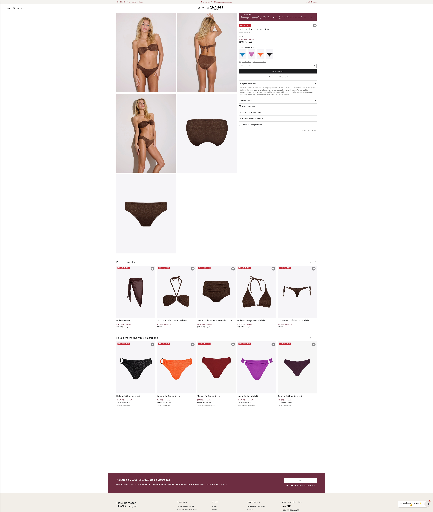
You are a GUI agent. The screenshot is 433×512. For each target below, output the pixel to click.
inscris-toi (255, 17)
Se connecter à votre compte (306, 485)
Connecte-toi (245, 17)
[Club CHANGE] (208, 8)
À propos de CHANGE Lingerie (256, 506)
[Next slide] (315, 262)
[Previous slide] (311, 262)
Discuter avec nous (249, 106)
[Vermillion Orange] (260, 54)
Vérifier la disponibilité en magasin (278, 77)
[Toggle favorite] (315, 25)
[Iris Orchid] (251, 54)
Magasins (250, 509)
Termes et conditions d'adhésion (187, 509)
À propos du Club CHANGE (185, 506)
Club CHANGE (120, 2)
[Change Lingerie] (216, 8)
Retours (214, 509)
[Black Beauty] (269, 54)
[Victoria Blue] (242, 54)
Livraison (214, 506)
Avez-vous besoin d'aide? (135, 2)
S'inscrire (300, 480)
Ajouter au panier (277, 71)
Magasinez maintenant (224, 2)
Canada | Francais (311, 2)
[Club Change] (203, 8)
